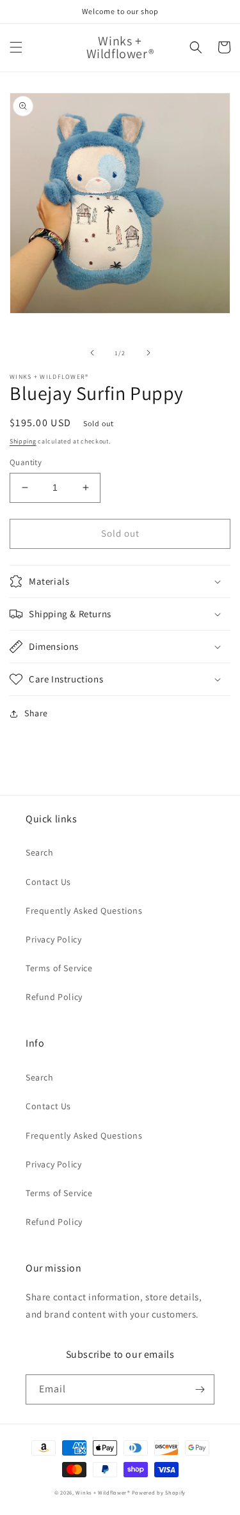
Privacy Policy (53, 939)
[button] (16, 47)
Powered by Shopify (159, 1492)
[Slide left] (92, 353)
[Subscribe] (200, 1389)
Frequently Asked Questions (84, 910)
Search (40, 852)
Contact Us (48, 882)
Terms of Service (59, 968)
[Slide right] (148, 353)
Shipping (23, 441)
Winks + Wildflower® (102, 1492)
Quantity (26, 462)
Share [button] (36, 713)
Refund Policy (54, 997)
